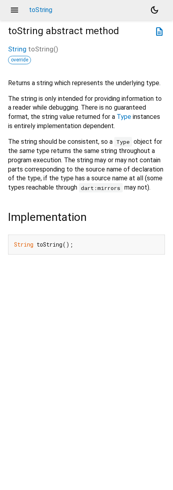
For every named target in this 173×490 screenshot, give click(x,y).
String (17, 49)
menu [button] (14, 10)
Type (124, 116)
